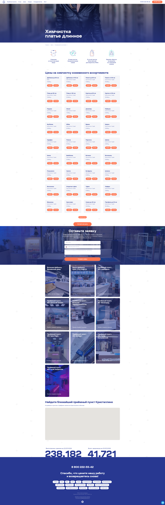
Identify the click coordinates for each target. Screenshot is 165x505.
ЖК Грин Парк (83, 488)
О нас (19, 1)
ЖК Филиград (61, 488)
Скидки (30, 1)
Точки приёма (97, 481)
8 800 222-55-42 (145, 2)
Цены (24, 1)
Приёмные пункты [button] (11, 1)
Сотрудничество (38, 1)
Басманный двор (106, 481)
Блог (45, 1)
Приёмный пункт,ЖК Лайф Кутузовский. (105, 336)
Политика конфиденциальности (82, 498)
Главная (56, 481)
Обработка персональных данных (82, 496)
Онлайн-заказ (104, 488)
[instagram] (82, 502)
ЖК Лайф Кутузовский (72, 488)
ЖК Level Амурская (93, 488)
